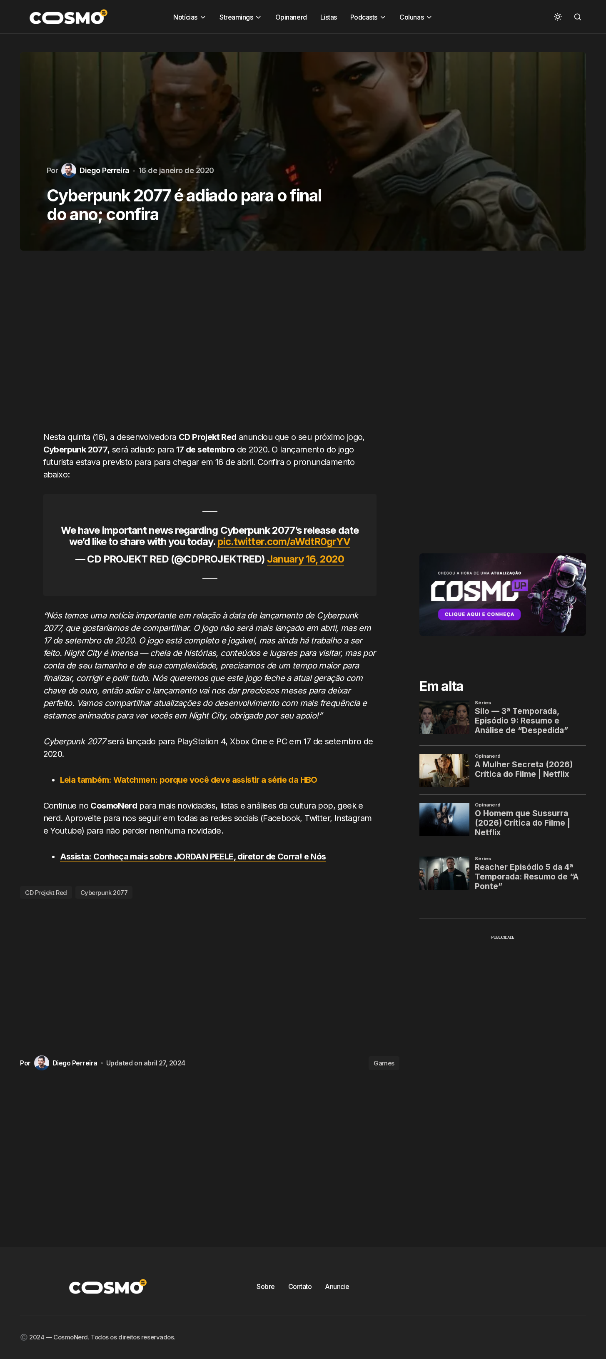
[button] (557, 16)
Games (384, 1063)
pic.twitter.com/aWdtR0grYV (283, 541)
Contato (300, 1286)
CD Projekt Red (46, 893)
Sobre (266, 1286)
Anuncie (337, 1286)
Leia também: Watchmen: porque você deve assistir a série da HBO (188, 780)
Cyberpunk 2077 (104, 893)
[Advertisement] (209, 345)
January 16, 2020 (305, 559)
